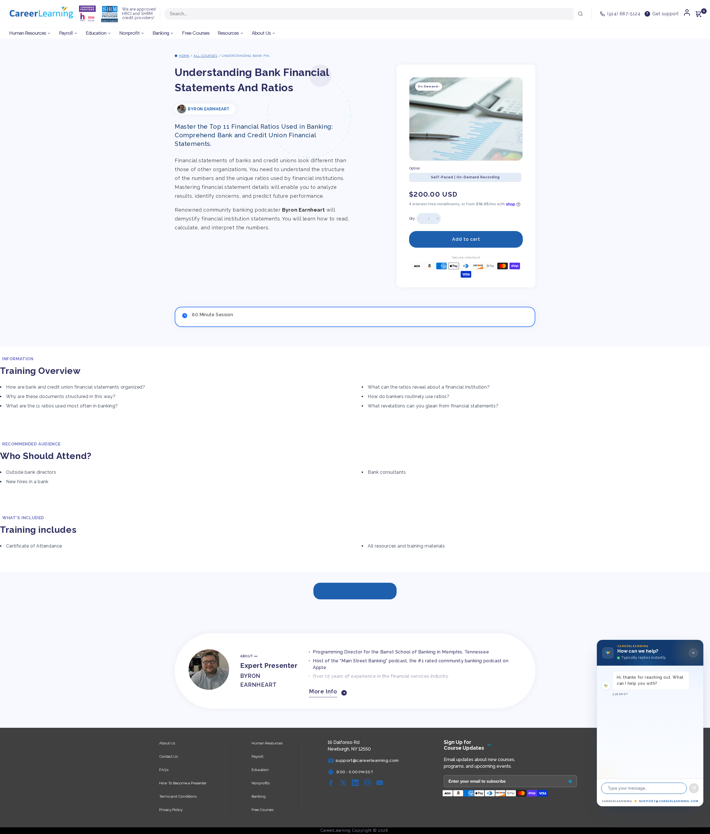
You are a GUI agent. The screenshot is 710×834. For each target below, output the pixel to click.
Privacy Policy (170, 809)
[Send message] (694, 788)
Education (260, 769)
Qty (412, 218)
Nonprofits (261, 783)
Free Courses (262, 809)
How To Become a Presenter (183, 783)
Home (184, 56)
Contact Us (168, 756)
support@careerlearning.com (668, 801)
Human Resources (267, 743)
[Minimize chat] (693, 652)
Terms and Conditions (178, 796)
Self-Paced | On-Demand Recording (465, 177)
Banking (259, 796)
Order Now (355, 591)
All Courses (205, 56)
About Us (167, 743)
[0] (698, 14)
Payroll (257, 756)
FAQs (163, 769)
